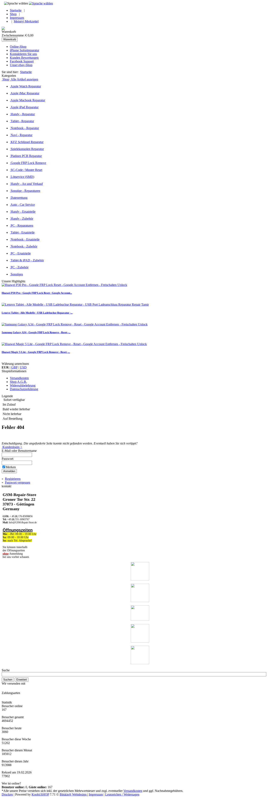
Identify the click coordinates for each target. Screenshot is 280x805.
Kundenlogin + (12, 447)
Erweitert (21, 679)
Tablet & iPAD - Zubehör (27, 260)
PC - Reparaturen (21, 225)
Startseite (16, 10)
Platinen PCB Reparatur (26, 156)
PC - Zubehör (19, 267)
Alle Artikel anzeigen (24, 79)
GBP (14, 367)
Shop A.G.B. (18, 381)
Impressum (17, 17)
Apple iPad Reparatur (24, 107)
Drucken (7, 794)
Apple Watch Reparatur (25, 86)
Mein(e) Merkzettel (26, 21)
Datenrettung (18, 197)
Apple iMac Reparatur (24, 93)
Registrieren (12, 479)
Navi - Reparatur (21, 135)
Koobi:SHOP (40, 794)
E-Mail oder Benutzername (20, 450)
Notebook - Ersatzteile (25, 239)
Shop (13, 14)
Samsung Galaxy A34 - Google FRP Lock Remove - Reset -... (36, 332)
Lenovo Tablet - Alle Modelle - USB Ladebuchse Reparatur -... (37, 312)
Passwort (8, 458)
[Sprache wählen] (41, 3)
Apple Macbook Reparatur (27, 100)
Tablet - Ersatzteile (22, 232)
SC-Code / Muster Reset (26, 170)
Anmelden (9, 471)
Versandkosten (19, 378)
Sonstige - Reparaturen (25, 190)
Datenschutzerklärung (24, 389)
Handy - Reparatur (22, 114)
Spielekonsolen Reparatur (27, 149)
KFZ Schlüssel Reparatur (26, 142)
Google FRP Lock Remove (28, 163)
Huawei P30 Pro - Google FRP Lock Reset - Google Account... (37, 292)
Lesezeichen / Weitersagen (122, 794)
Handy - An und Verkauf (26, 183)
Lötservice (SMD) (22, 177)
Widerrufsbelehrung (22, 385)
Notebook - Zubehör (23, 246)
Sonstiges (16, 274)
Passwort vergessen (17, 482)
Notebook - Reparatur (24, 128)
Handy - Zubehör (21, 218)
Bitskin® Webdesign (73, 794)
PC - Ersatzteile (20, 253)
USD (23, 367)
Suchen (7, 679)
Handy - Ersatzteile (22, 211)
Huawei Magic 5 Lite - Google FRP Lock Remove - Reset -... (36, 352)
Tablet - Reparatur (22, 121)
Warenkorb (9, 39)
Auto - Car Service (22, 204)
